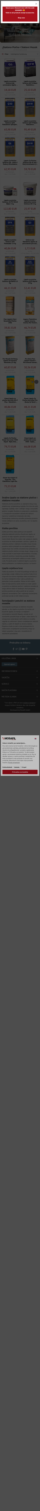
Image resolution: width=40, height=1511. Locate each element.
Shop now (21, 18)
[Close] (36, 4)
